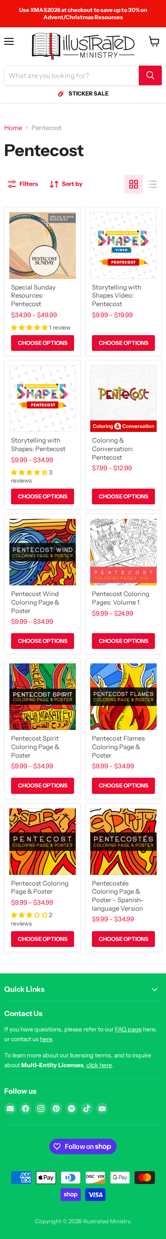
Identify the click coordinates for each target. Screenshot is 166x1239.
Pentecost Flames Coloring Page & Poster (118, 746)
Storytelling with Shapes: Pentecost (38, 444)
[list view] (152, 184)
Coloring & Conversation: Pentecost (113, 448)
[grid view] (133, 184)
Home (13, 127)
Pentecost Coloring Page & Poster (40, 887)
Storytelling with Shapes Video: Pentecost (116, 295)
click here (99, 1065)
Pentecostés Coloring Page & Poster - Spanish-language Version (118, 895)
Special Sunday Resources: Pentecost (33, 295)
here (46, 1039)
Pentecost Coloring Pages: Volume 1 (120, 598)
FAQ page (128, 1029)
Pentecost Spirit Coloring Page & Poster (35, 746)
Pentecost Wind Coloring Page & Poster (35, 602)
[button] (30, 327)
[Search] (150, 75)
